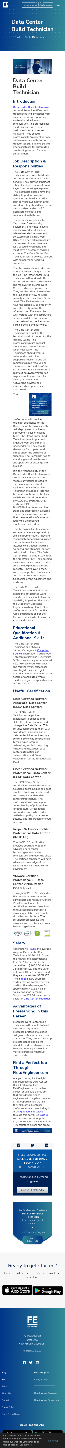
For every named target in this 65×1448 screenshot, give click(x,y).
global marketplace (31, 1111)
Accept (53, 1441)
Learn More (26, 1444)
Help (4, 1379)
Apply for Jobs (46, 5)
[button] (58, 5)
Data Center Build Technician (30, 107)
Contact (5, 1400)
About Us (6, 1393)
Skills (4, 1386)
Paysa (32, 949)
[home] (5, 4)
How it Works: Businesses (46, 1400)
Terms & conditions (11, 1414)
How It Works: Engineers (45, 1393)
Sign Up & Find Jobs (32, 1189)
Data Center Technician (37, 998)
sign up (44, 1115)
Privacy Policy (8, 1407)
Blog (4, 1372)
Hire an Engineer (30, 5)
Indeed (22, 979)
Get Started (32, 1240)
